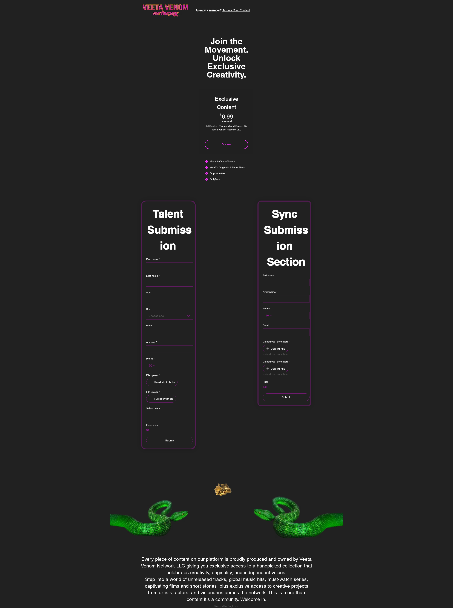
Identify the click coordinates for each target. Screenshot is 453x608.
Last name (153, 275)
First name (153, 259)
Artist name (270, 291)
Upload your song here (276, 341)
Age (149, 292)
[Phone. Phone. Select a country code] (152, 366)
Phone (150, 358)
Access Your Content (236, 10)
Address (151, 342)
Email (150, 325)
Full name (269, 275)
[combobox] (169, 316)
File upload (153, 375)
